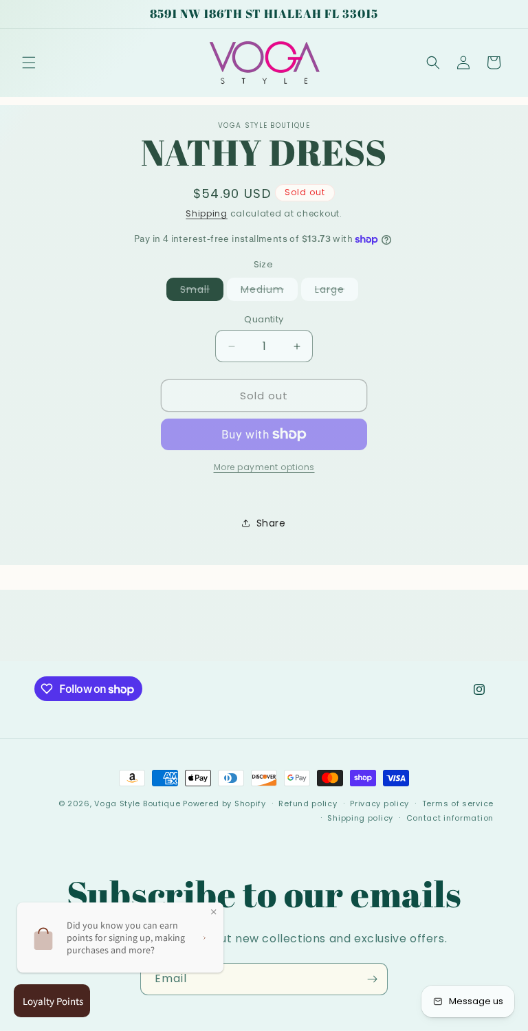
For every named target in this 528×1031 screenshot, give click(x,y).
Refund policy (307, 803)
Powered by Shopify (224, 803)
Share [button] (271, 523)
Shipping (207, 213)
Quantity (263, 319)
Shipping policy (360, 817)
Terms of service (458, 803)
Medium (269, 291)
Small (201, 291)
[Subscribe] (372, 979)
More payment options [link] (264, 467)
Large (336, 291)
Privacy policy (379, 803)
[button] (29, 62)
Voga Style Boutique (137, 803)
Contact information (450, 817)
